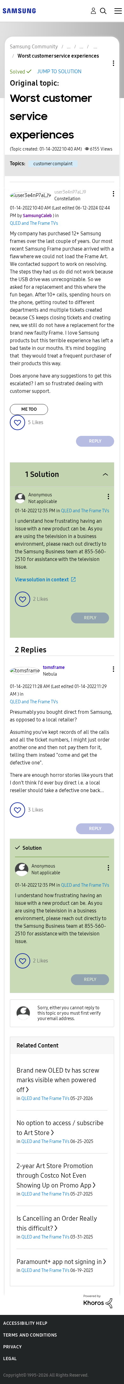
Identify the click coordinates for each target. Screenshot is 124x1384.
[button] (103, 194)
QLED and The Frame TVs (34, 223)
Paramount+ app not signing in (59, 1262)
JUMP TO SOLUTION (59, 71)
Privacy (12, 1347)
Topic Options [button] (102, 63)
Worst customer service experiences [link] (58, 56)
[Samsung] (19, 10)
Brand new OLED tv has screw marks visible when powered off (58, 1080)
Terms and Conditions (30, 1335)
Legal (10, 1358)
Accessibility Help (25, 1323)
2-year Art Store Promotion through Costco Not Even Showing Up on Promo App (55, 1175)
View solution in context (42, 580)
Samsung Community (34, 47)
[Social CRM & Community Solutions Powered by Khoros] (98, 1301)
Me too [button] (29, 409)
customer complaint (52, 164)
